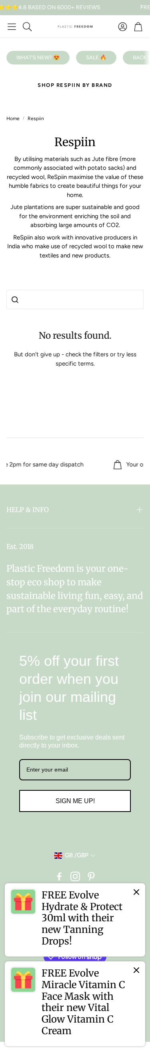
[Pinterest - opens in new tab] (91, 876)
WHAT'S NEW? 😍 (38, 57)
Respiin (36, 118)
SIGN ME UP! (75, 801)
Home (13, 118)
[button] (11, 26)
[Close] (136, 892)
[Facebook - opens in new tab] (59, 876)
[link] (75, 920)
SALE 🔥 (96, 57)
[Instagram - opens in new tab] (75, 876)
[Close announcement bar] (142, 6)
